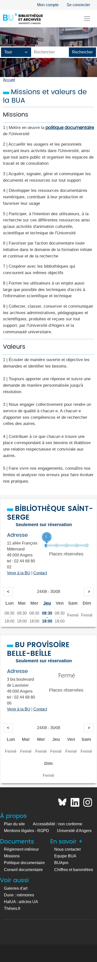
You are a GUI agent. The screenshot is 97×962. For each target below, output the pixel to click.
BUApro (61, 863)
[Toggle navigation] (87, 19)
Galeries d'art (15, 888)
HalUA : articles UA (21, 902)
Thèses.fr (12, 908)
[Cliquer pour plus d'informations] (67, 545)
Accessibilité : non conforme (57, 824)
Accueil (9, 80)
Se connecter (78, 5)
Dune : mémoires (19, 895)
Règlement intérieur (21, 849)
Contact (40, 573)
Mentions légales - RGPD (26, 831)
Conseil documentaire (23, 870)
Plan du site (14, 824)
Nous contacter (67, 849)
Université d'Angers (74, 831)
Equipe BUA (65, 856)
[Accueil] (23, 18)
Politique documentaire (24, 863)
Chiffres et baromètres (73, 870)
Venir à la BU (18, 573)
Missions (12, 856)
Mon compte (48, 5)
